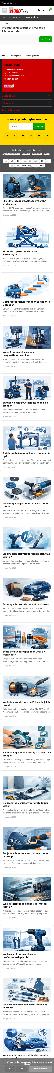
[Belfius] (48, 161)
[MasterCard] (18, 161)
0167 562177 (12, 72)
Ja (10, 1069)
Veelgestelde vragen (15, 69)
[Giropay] (24, 165)
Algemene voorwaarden (11, 154)
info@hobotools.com (15, 76)
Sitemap (47, 154)
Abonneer (39, 126)
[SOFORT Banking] (36, 161)
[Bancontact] (30, 161)
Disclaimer (26, 154)
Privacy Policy (37, 154)
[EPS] (30, 165)
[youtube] (39, 135)
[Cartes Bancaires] (36, 165)
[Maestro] (42, 161)
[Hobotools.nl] (18, 10)
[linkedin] (46, 135)
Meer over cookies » (40, 1069)
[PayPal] (42, 165)
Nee (21, 1069)
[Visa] (24, 161)
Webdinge (38, 150)
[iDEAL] (12, 161)
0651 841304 (12, 79)
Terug (7, 23)
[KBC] (18, 165)
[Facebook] (7, 135)
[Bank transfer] (6, 161)
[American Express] (12, 165)
